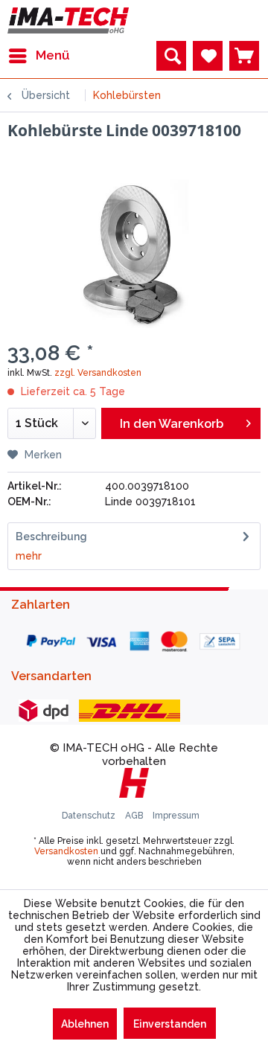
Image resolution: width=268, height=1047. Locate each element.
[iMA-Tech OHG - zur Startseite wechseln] (68, 20)
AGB (135, 815)
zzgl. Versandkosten (97, 373)
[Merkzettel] (208, 56)
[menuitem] (38, 56)
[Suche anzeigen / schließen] (171, 56)
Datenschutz (90, 815)
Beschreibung (51, 536)
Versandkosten (66, 851)
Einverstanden (169, 1024)
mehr (29, 556)
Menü (53, 55)
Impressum (176, 815)
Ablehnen (85, 1024)
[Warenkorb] (244, 56)
